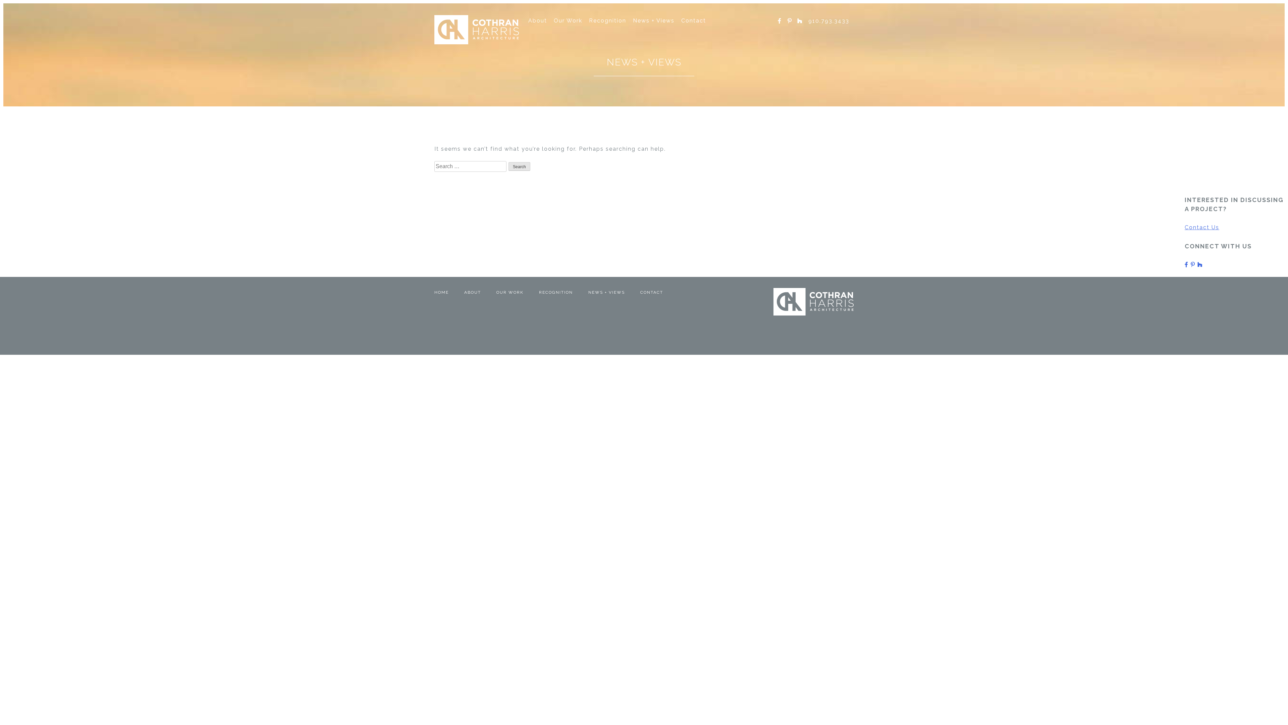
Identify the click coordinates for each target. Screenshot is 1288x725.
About (537, 20)
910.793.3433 (828, 21)
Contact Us (1202, 227)
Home (441, 292)
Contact (693, 20)
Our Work (568, 20)
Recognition (607, 20)
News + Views (654, 20)
